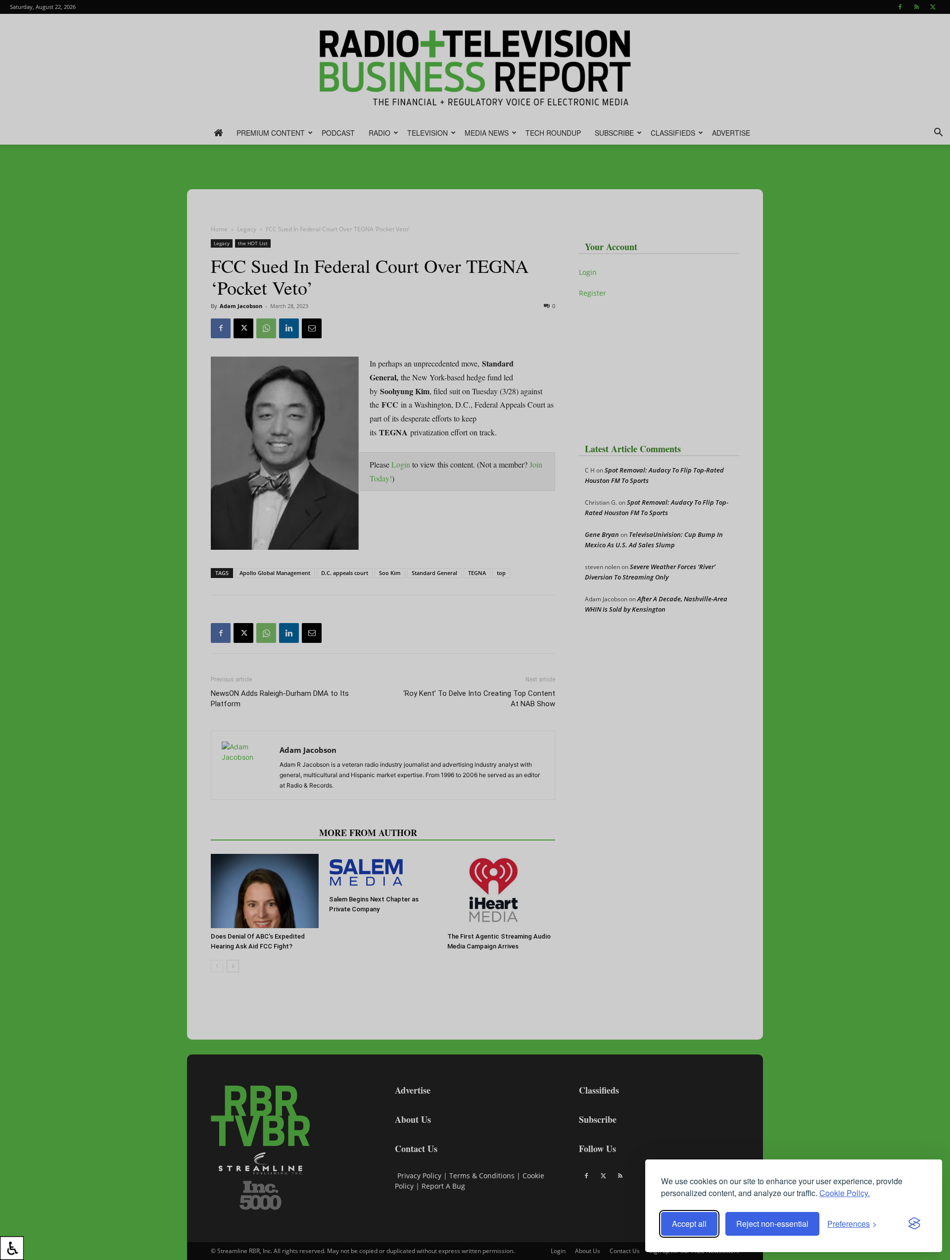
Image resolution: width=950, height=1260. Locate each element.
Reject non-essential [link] (772, 1223)
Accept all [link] (689, 1223)
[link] (12, 1248)
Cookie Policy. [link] (844, 1193)
